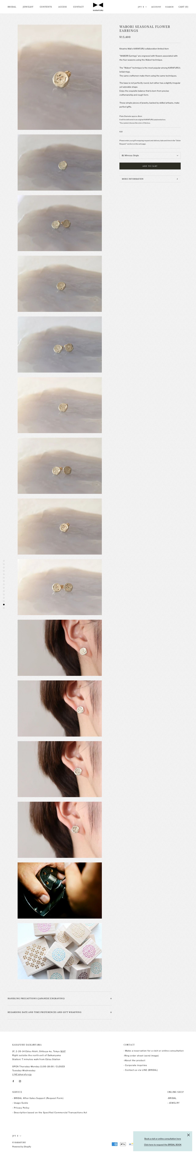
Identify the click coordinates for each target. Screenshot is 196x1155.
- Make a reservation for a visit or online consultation (154, 1050)
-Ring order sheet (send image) (141, 1055)
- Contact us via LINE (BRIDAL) (141, 1070)
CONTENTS (46, 6)
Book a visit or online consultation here (162, 1138)
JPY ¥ (141, 7)
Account (156, 7)
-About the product (134, 1060)
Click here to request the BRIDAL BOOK (162, 1144)
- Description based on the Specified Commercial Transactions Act (49, 1112)
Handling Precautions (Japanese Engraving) (36, 998)
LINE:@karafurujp (22, 1074)
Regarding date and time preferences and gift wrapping (44, 1012)
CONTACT (78, 6)
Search (169, 7)
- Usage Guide (20, 1103)
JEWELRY (28, 6)
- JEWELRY (173, 1103)
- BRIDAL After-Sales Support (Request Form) (38, 1098)
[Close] (188, 1135)
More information (132, 179)
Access (62, 6)
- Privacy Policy (21, 1108)
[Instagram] (20, 1081)
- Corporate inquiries (135, 1065)
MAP (63, 1051)
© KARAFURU (19, 1142)
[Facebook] (13, 1081)
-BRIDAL (172, 1098)
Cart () (183, 6)
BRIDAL (12, 6)
